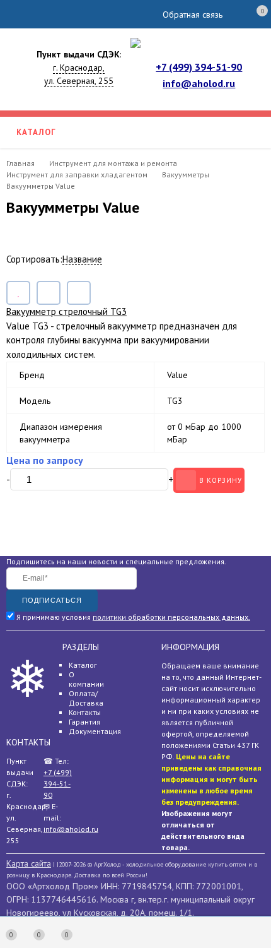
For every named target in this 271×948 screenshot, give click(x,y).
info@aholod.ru (199, 83)
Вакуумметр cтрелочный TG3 (66, 311)
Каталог (83, 665)
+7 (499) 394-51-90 (199, 67)
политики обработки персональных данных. (171, 617)
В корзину (220, 480)
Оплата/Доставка (86, 698)
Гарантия (84, 721)
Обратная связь (192, 14)
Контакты (85, 712)
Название (82, 259)
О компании (86, 679)
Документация (95, 731)
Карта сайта (28, 863)
